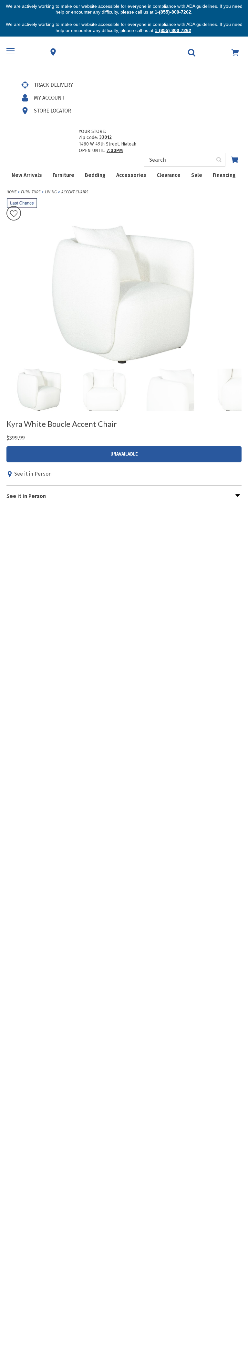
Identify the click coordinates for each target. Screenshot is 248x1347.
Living (51, 192)
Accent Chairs (74, 192)
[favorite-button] (13, 214)
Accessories (131, 175)
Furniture (63, 175)
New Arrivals (27, 175)
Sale (196, 175)
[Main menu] (11, 52)
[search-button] (219, 160)
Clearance (169, 175)
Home (11, 192)
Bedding (95, 175)
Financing (224, 175)
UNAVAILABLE (124, 454)
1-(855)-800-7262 (173, 12)
